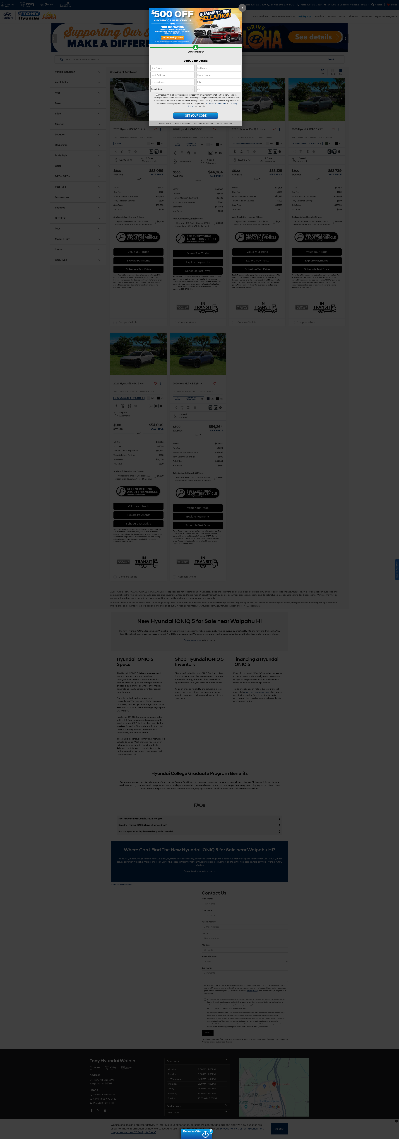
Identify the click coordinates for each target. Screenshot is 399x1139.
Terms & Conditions (182, 123)
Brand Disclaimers (224, 123)
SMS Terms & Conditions (215, 103)
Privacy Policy (165, 123)
